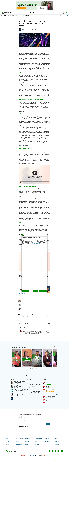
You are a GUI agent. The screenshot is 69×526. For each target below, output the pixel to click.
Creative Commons (14, 459)
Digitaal (20, 316)
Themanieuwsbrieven (60, 15)
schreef (33, 65)
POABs (43, 122)
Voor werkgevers (56, 441)
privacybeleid (26, 420)
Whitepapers (35, 12)
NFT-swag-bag (47, 118)
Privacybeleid (28, 459)
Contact (7, 438)
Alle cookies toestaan (43, 290)
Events (27, 12)
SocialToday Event (47, 441)
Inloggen (67, 13)
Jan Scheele (23, 28)
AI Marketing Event (47, 436)
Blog (11, 12)
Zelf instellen (25, 290)
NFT (47, 316)
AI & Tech (5, 15)
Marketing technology (30, 316)
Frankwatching (8, 435)
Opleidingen (27, 441)
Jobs (30, 12)
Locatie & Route (27, 446)
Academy (15, 12)
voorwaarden (32, 420)
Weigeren (35, 290)
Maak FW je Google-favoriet (36, 29)
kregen (46, 117)
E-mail (31, 422)
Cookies (25, 459)
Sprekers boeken (27, 444)
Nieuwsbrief (63, 13)
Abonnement (37, 444)
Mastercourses (27, 438)
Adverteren (7, 436)
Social (20, 15)
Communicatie (56, 436)
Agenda (40, 12)
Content (55, 438)
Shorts (23, 15)
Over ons (7, 441)
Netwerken (43, 316)
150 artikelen (25, 334)
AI (35, 436)
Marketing (17, 15)
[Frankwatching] (5, 12)
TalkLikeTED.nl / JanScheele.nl (24, 30)
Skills (36, 441)
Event (24, 316)
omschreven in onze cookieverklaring (36, 243)
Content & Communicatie (11, 15)
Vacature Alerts (56, 444)
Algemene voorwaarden (21, 459)
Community (27, 15)
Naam (20, 422)
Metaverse (38, 316)
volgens (27, 226)
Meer (57, 394)
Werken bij (7, 444)
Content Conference (47, 438)
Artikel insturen (66, 15)
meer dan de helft (30, 150)
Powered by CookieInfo (25, 244)
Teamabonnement (37, 446)
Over (43, 12)
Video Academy (21, 12)
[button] (56, 346)
